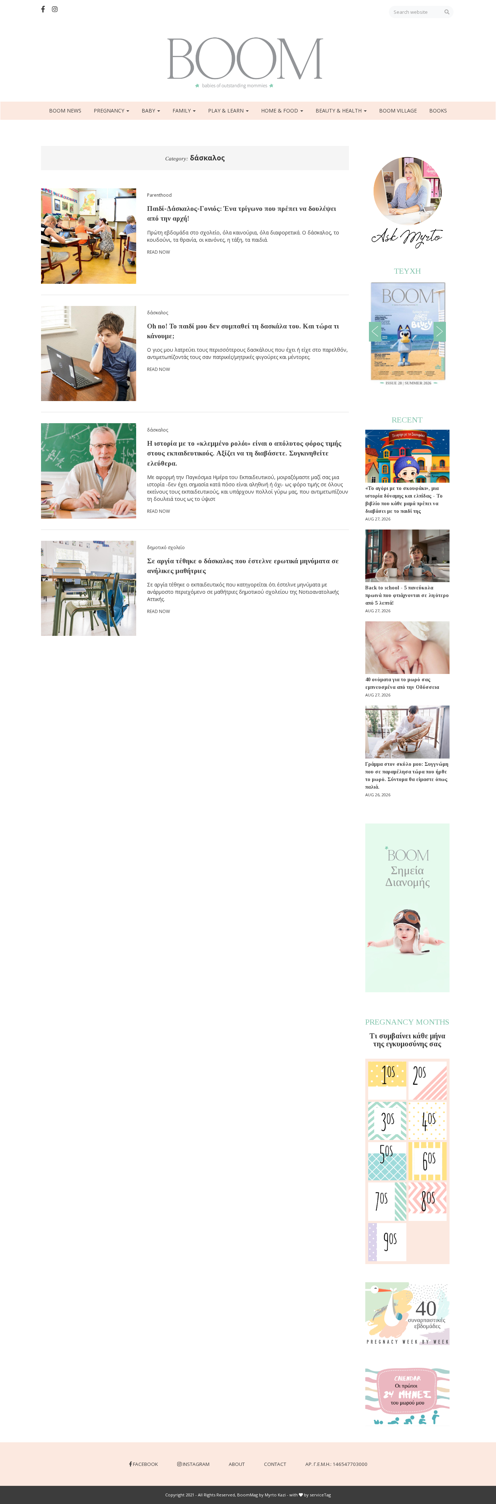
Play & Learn (226, 110)
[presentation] (375, 332)
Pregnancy (110, 110)
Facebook (145, 1464)
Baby (149, 110)
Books (438, 110)
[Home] (248, 63)
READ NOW (158, 252)
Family (182, 110)
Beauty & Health (339, 110)
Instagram (196, 1464)
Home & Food (280, 110)
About (237, 1464)
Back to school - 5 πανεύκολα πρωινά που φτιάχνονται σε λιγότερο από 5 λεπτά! (407, 595)
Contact (275, 1464)
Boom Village (398, 110)
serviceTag (320, 1494)
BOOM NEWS (65, 110)
